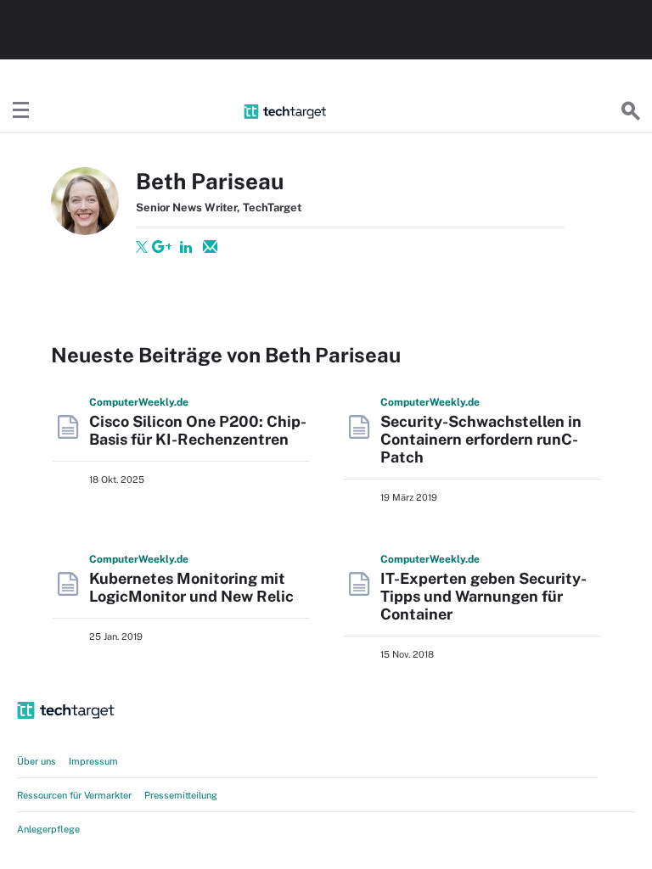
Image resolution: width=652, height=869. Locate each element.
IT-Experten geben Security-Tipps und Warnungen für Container (483, 596)
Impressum (93, 761)
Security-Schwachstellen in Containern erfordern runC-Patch (481, 439)
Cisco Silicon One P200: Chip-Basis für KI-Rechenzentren (197, 430)
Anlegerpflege (48, 829)
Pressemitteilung (180, 795)
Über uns (36, 761)
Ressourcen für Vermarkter (74, 795)
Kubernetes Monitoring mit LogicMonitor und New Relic (191, 587)
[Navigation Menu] (21, 111)
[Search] (631, 111)
